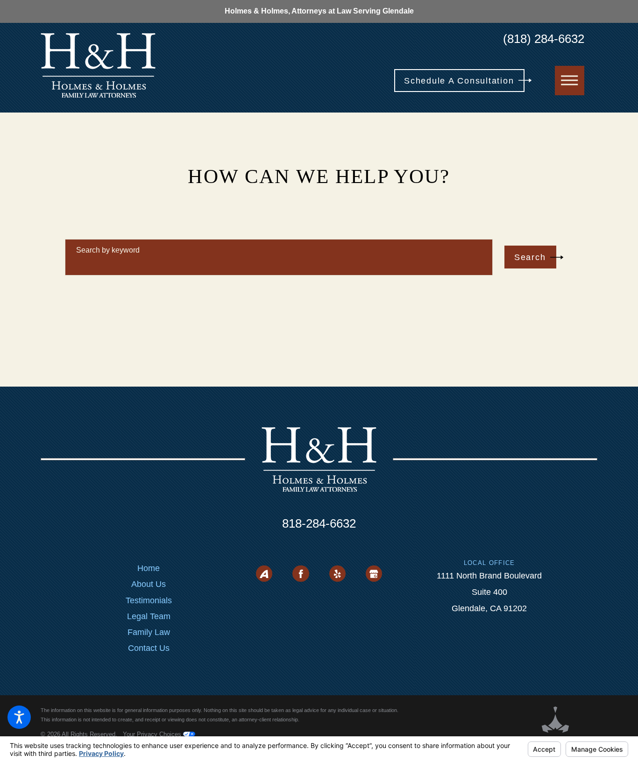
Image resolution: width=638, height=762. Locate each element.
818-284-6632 (319, 523)
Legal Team (148, 616)
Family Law (149, 632)
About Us (148, 584)
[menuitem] (148, 568)
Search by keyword (108, 250)
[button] (19, 717)
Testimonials (149, 600)
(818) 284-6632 (543, 39)
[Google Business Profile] (374, 573)
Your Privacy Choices (153, 734)
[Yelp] (337, 573)
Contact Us (149, 648)
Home (148, 568)
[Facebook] (300, 573)
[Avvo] (264, 573)
